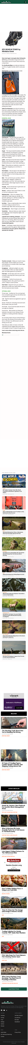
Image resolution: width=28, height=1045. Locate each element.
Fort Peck (4, 960)
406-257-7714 (14, 868)
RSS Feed (17, 1019)
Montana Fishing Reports (8, 856)
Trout (2, 1019)
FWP (3, 812)
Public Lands (9, 835)
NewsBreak (17, 1021)
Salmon (2, 1023)
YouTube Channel (19, 1015)
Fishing (8, 893)
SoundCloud (17, 1017)
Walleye (2, 1021)
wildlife (15, 835)
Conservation (5, 983)
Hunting (15, 812)
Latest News (3, 1032)
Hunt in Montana (8, 812)
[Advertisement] (14, 18)
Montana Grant (6, 735)
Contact (2, 1036)
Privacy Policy (18, 1032)
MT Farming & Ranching (6, 1034)
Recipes (4, 893)
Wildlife (16, 983)
